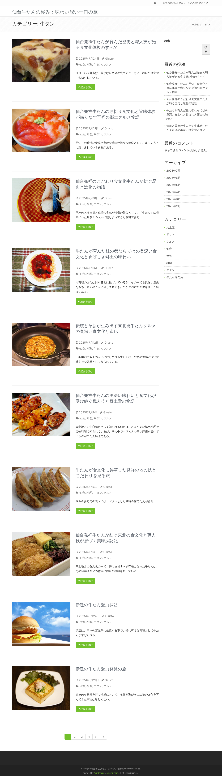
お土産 (170, 227)
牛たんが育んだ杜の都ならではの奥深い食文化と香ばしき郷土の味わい (187, 114)
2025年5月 (173, 185)
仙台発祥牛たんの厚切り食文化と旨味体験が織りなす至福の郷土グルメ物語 (187, 88)
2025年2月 (173, 206)
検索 (167, 41)
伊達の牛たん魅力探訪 (97, 604)
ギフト (170, 234)
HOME (195, 24)
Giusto (109, 58)
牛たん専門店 (174, 277)
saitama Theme (112, 773)
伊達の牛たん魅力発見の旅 (101, 668)
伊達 (82, 622)
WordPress (99, 773)
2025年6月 (173, 177)
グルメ (108, 64)
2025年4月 (173, 192)
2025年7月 (173, 170)
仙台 (82, 64)
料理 (89, 64)
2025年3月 (173, 199)
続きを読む (86, 87)
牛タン (98, 64)
